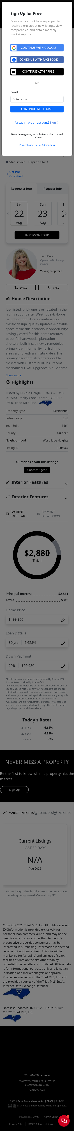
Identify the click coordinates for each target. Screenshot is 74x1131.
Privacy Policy (26, 145)
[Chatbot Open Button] (64, 1121)
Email (14, 92)
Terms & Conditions (45, 145)
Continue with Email (37, 109)
